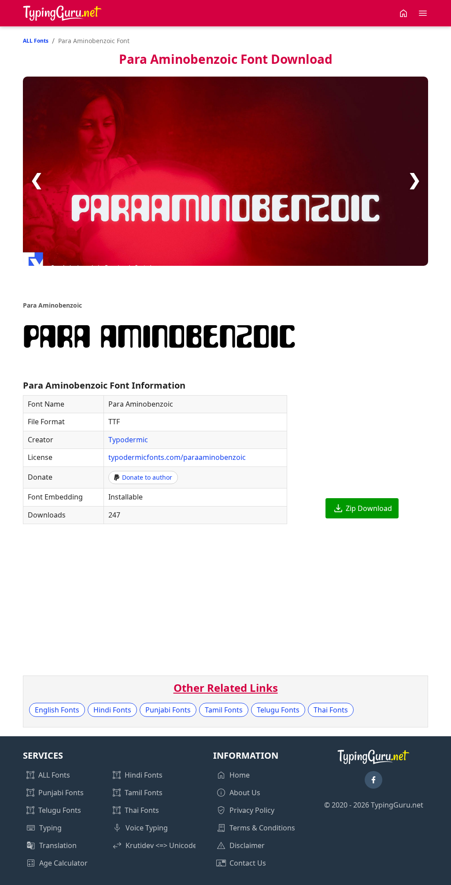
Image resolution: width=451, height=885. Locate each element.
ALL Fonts (35, 40)
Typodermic (128, 439)
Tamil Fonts (224, 710)
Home (239, 775)
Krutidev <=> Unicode (161, 845)
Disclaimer (247, 845)
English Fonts (57, 710)
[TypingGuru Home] (62, 13)
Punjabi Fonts (168, 710)
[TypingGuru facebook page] (373, 780)
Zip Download (369, 508)
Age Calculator (63, 863)
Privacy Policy (251, 810)
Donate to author (147, 477)
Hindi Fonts (112, 710)
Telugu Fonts (278, 710)
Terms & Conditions (262, 828)
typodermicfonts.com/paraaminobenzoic (177, 457)
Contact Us (247, 863)
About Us (244, 792)
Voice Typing (147, 828)
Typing (50, 828)
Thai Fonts (331, 710)
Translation (58, 845)
